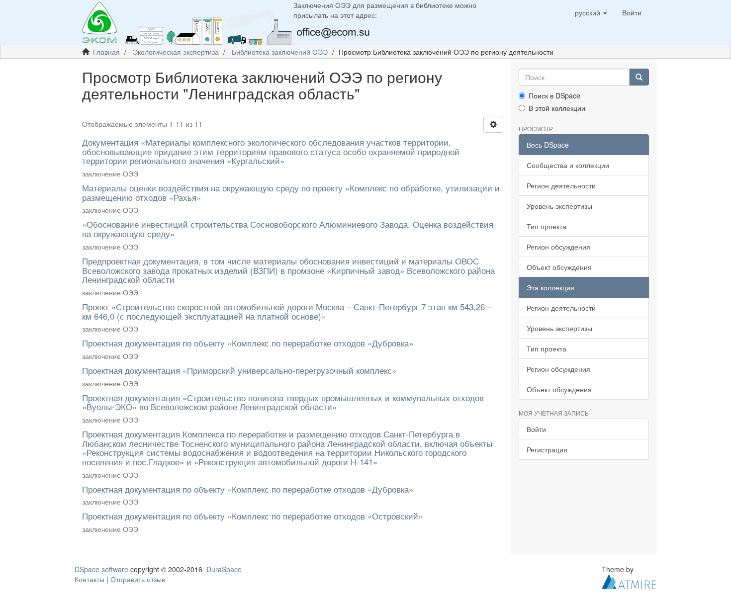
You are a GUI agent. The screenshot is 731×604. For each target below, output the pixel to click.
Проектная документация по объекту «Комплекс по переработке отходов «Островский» (253, 516)
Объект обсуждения (559, 267)
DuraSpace (224, 569)
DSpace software (101, 569)
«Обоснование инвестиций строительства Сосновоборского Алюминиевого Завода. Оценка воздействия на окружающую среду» (287, 229)
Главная (106, 52)
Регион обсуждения (558, 247)
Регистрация (547, 449)
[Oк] (639, 77)
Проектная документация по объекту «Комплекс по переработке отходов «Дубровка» (247, 343)
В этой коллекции (557, 108)
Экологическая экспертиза (176, 52)
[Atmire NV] (629, 581)
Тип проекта (546, 226)
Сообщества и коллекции (568, 165)
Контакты (89, 579)
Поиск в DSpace (554, 95)
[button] (591, 12)
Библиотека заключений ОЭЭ (280, 52)
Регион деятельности (561, 185)
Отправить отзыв (137, 579)
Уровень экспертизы (559, 206)
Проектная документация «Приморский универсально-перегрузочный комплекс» (239, 370)
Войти (536, 429)
